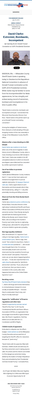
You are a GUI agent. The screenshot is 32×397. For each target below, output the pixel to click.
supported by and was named (17, 304)
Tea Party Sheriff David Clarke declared (14, 282)
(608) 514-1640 (16, 391)
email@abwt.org (16, 389)
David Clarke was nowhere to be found (14, 147)
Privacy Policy (16, 393)
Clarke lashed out (12, 332)
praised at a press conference (18, 202)
